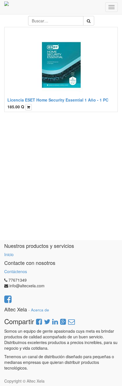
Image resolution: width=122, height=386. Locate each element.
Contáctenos (15, 271)
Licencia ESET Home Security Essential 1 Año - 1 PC (57, 100)
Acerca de (40, 310)
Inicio (9, 254)
